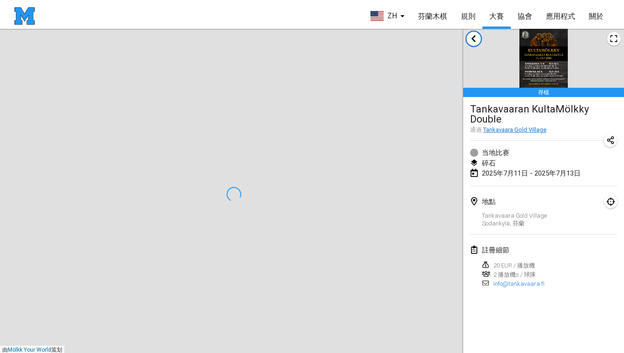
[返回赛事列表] (474, 39)
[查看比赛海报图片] (614, 39)
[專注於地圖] (611, 202)
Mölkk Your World (29, 350)
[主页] (24, 16)
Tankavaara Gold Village (514, 129)
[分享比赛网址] (610, 140)
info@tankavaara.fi (519, 283)
